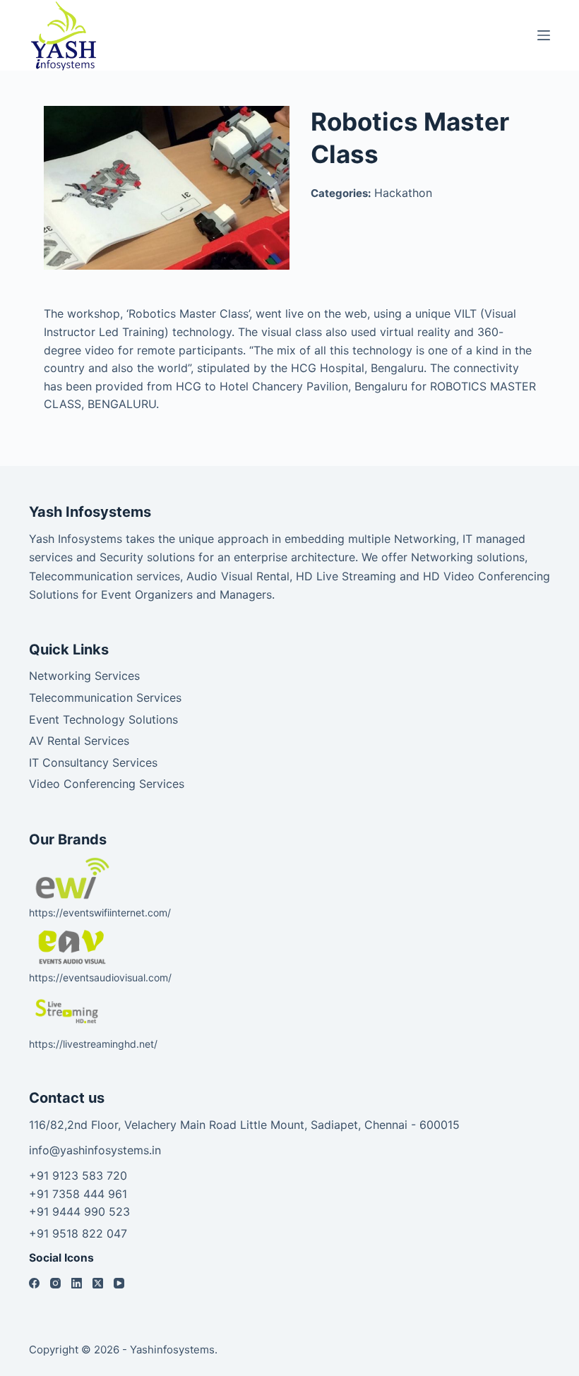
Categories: (341, 193)
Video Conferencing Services (106, 784)
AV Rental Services (79, 741)
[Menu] (543, 35)
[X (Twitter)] (97, 1283)
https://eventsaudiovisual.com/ (100, 977)
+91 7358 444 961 (78, 1194)
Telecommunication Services (105, 697)
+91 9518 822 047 (78, 1233)
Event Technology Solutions (103, 719)
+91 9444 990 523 (79, 1211)
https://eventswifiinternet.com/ (100, 913)
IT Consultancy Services (93, 762)
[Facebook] (34, 1283)
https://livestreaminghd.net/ (93, 1044)
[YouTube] (119, 1283)
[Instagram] (55, 1283)
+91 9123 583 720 (78, 1175)
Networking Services (84, 676)
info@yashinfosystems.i (92, 1150)
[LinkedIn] (76, 1283)
